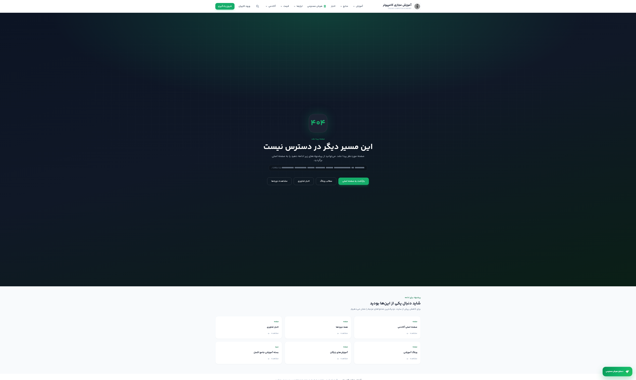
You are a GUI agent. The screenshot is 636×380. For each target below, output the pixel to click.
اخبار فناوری (304, 181)
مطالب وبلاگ (326, 181)
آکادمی (272, 6)
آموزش (359, 6)
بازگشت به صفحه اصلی (353, 181)
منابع (345, 6)
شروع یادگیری (225, 6)
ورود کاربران (244, 6)
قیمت (286, 6)
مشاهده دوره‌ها (279, 181)
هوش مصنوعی (314, 6)
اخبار (333, 6)
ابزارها (300, 6)
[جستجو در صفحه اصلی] (257, 6)
